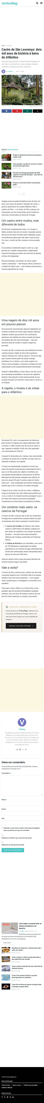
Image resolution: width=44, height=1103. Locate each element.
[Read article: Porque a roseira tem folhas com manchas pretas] (6, 185)
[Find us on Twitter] (4, 1097)
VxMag (10, 71)
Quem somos (17, 1085)
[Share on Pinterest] (17, 111)
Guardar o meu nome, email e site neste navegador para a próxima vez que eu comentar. (22, 829)
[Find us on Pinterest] (7, 1097)
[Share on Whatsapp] (27, 111)
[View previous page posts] (20, 194)
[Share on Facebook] (7, 111)
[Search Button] (37, 3)
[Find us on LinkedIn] (13, 1097)
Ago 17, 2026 (17, 159)
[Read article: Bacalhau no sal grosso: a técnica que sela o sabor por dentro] (6, 950)
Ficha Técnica (6, 1085)
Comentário (7, 773)
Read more (8, 942)
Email (4, 809)
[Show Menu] (41, 3)
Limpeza (6, 924)
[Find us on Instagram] (10, 1097)
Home (3, 45)
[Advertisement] (22, 294)
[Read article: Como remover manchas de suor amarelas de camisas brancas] (6, 968)
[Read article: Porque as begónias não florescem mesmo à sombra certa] (6, 157)
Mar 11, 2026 (20, 71)
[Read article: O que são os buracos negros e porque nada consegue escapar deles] (6, 987)
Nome (4, 800)
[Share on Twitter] (37, 111)
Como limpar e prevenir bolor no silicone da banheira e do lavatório (30, 926)
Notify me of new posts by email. (13, 845)
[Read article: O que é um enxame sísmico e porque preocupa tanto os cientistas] (6, 977)
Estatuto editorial (7, 1087)
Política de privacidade (30, 1085)
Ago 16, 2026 (17, 179)
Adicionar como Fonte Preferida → (21, 626)
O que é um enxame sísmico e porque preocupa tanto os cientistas (24, 976)
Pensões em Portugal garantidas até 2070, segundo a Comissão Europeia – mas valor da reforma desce (27, 174)
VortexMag (9, 3)
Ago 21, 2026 (16, 971)
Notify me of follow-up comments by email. (17, 838)
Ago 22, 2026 (30, 931)
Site (3, 818)
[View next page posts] (24, 194)
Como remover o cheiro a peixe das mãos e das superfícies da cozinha (26, 958)
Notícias (9, 45)
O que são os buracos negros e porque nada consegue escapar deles (26, 986)
